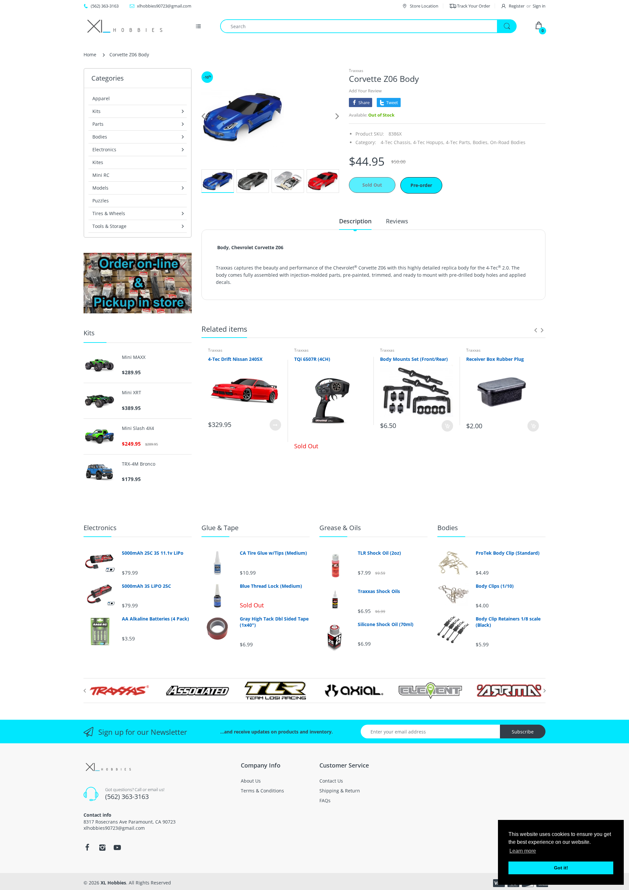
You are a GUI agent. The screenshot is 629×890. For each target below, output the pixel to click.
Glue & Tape (219, 527)
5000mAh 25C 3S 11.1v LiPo (152, 553)
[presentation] (535, 330)
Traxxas (356, 70)
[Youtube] (117, 847)
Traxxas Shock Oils (379, 591)
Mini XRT (131, 393)
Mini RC (100, 175)
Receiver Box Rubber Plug (495, 359)
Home (90, 54)
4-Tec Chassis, (396, 142)
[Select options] (275, 425)
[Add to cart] (447, 426)
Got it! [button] (561, 867)
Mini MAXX (133, 357)
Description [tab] (355, 221)
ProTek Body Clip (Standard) (508, 553)
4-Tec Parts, (458, 142)
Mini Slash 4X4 (138, 428)
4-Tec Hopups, (429, 142)
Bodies (447, 527)
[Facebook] (87, 847)
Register (516, 6)
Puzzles (100, 200)
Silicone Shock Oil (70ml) (385, 624)
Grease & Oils (340, 527)
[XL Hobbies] (124, 26)
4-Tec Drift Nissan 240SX (235, 359)
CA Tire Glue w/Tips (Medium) (273, 553)
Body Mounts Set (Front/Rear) (414, 359)
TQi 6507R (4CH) (312, 359)
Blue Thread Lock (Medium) (271, 586)
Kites (97, 162)
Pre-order (421, 185)
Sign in (539, 6)
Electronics (100, 527)
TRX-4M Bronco (138, 464)
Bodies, (481, 142)
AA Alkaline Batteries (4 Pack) (155, 619)
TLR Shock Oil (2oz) (379, 553)
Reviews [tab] (397, 221)
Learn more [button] (522, 851)
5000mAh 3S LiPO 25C (146, 586)
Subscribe (523, 732)
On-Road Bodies (507, 142)
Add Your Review (365, 91)
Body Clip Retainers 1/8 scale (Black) (508, 622)
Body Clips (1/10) (495, 586)
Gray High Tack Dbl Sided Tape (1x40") (274, 622)
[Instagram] (102, 847)
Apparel (101, 98)
